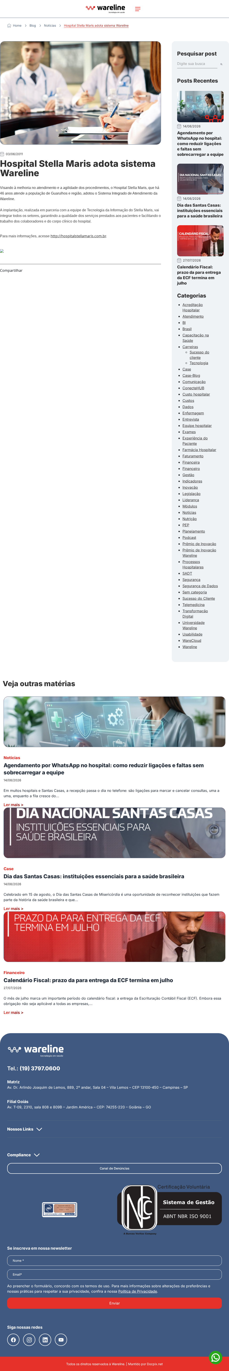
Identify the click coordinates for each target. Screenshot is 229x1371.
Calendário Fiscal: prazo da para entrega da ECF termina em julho (88, 980)
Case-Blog (191, 375)
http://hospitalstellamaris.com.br (78, 235)
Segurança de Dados (200, 586)
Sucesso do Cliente (198, 598)
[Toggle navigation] (137, 9)
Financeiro (191, 468)
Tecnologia (199, 363)
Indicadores (192, 481)
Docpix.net (155, 1364)
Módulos (189, 506)
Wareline (189, 647)
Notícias (50, 25)
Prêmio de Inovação (199, 544)
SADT (187, 573)
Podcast (189, 537)
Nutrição (189, 518)
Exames (189, 432)
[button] (114, 1129)
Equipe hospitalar (197, 425)
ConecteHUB (193, 388)
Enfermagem (193, 413)
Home (17, 25)
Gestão (188, 475)
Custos (188, 400)
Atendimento (193, 316)
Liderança (190, 500)
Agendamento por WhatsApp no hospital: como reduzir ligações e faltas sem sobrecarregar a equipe (200, 144)
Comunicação (194, 381)
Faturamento (193, 456)
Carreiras (190, 347)
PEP (185, 525)
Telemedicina (193, 604)
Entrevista (190, 419)
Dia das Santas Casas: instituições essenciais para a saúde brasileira (200, 210)
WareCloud (191, 640)
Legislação (191, 493)
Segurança (191, 579)
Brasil (187, 329)
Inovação (190, 487)
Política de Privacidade (137, 1291)
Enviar (114, 1303)
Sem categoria (194, 592)
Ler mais (13, 804)
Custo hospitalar (196, 394)
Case (186, 369)
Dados (187, 407)
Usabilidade (192, 634)
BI (184, 322)
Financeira (191, 462)
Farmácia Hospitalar (199, 450)
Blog (33, 25)
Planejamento (193, 531)
